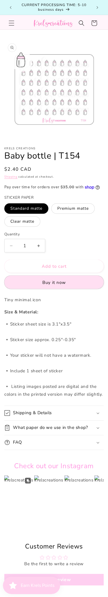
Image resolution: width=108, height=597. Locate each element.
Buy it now (54, 282)
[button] (11, 23)
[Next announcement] (97, 7)
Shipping (11, 177)
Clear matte (22, 221)
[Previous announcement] (10, 7)
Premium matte (73, 208)
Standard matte (26, 208)
